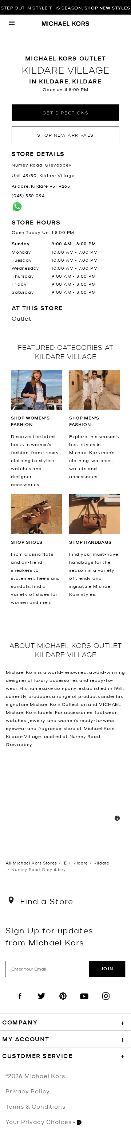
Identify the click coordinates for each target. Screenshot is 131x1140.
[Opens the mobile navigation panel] (11, 23)
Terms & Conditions (35, 1106)
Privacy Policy (27, 1091)
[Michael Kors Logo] (65, 24)
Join (107, 968)
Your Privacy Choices (38, 1121)
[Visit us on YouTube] (84, 1002)
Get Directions (65, 112)
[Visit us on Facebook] (20, 1002)
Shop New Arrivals (65, 134)
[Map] (65, 790)
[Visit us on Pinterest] (63, 1002)
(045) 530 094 (28, 195)
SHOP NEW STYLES (107, 8)
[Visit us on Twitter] (41, 1002)
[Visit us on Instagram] (106, 1002)
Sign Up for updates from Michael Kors (49, 936)
